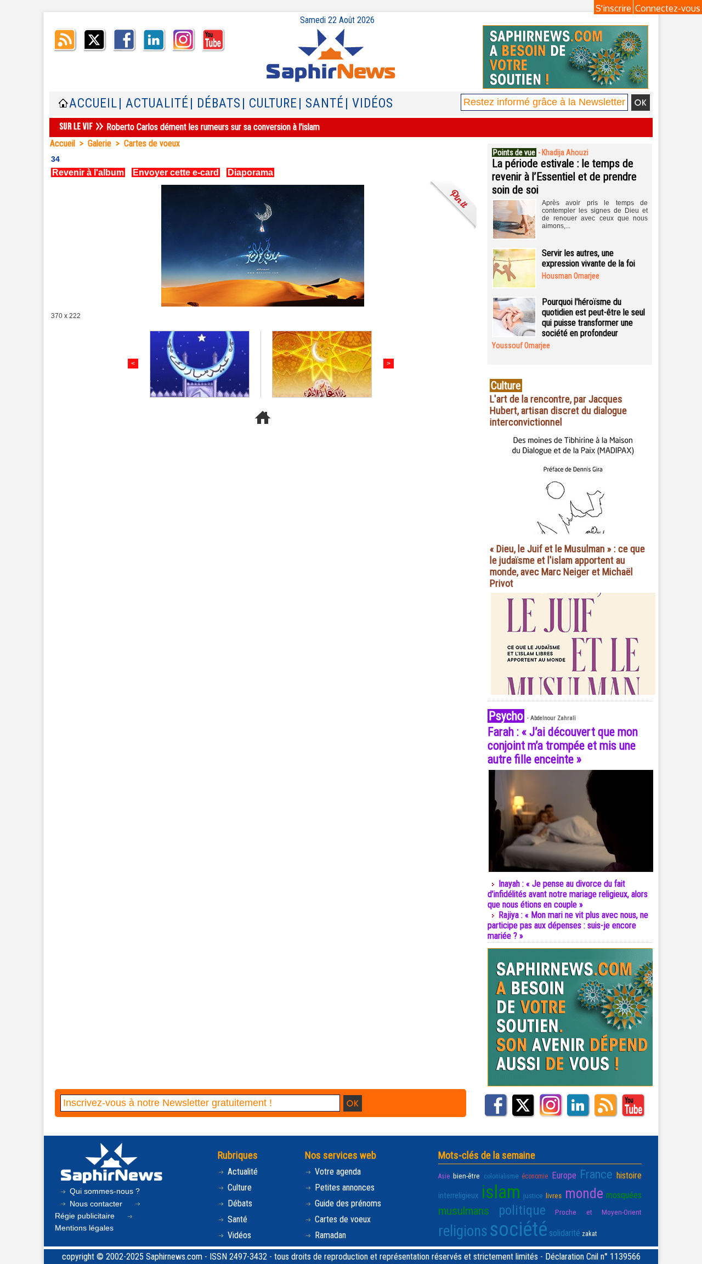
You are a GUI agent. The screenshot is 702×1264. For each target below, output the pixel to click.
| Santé (321, 103)
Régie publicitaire (86, 1215)
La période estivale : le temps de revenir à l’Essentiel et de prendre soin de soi (564, 176)
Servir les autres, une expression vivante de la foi (588, 258)
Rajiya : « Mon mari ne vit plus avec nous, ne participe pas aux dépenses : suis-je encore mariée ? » (568, 925)
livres (554, 1195)
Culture (238, 1187)
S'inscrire (613, 8)
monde (584, 1193)
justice (533, 1195)
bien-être (466, 1175)
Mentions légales (84, 1227)
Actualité (241, 1171)
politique (522, 1210)
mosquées (624, 1195)
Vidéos (238, 1235)
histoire (629, 1175)
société (518, 1229)
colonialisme (501, 1176)
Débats (238, 1203)
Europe (564, 1175)
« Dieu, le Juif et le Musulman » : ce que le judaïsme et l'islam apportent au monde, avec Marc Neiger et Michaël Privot (567, 566)
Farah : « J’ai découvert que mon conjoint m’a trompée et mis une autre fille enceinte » (563, 745)
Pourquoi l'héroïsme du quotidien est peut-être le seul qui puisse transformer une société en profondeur (593, 317)
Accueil (93, 103)
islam (501, 1192)
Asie (444, 1176)
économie (535, 1176)
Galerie (99, 143)
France (596, 1174)
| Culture (269, 103)
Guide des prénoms (347, 1203)
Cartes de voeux (152, 143)
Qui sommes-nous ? (103, 1191)
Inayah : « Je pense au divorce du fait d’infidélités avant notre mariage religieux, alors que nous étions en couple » (568, 894)
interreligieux (458, 1195)
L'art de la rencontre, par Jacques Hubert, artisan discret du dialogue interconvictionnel (558, 410)
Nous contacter (95, 1203)
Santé (236, 1219)
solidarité (564, 1233)
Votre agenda (337, 1171)
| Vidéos (369, 103)
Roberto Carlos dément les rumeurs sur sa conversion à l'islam (213, 127)
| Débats (215, 103)
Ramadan (329, 1235)
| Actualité (153, 103)
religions (463, 1231)
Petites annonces (344, 1187)
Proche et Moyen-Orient (598, 1212)
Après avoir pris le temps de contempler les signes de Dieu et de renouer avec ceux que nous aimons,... (595, 214)
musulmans (463, 1210)
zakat (589, 1234)
